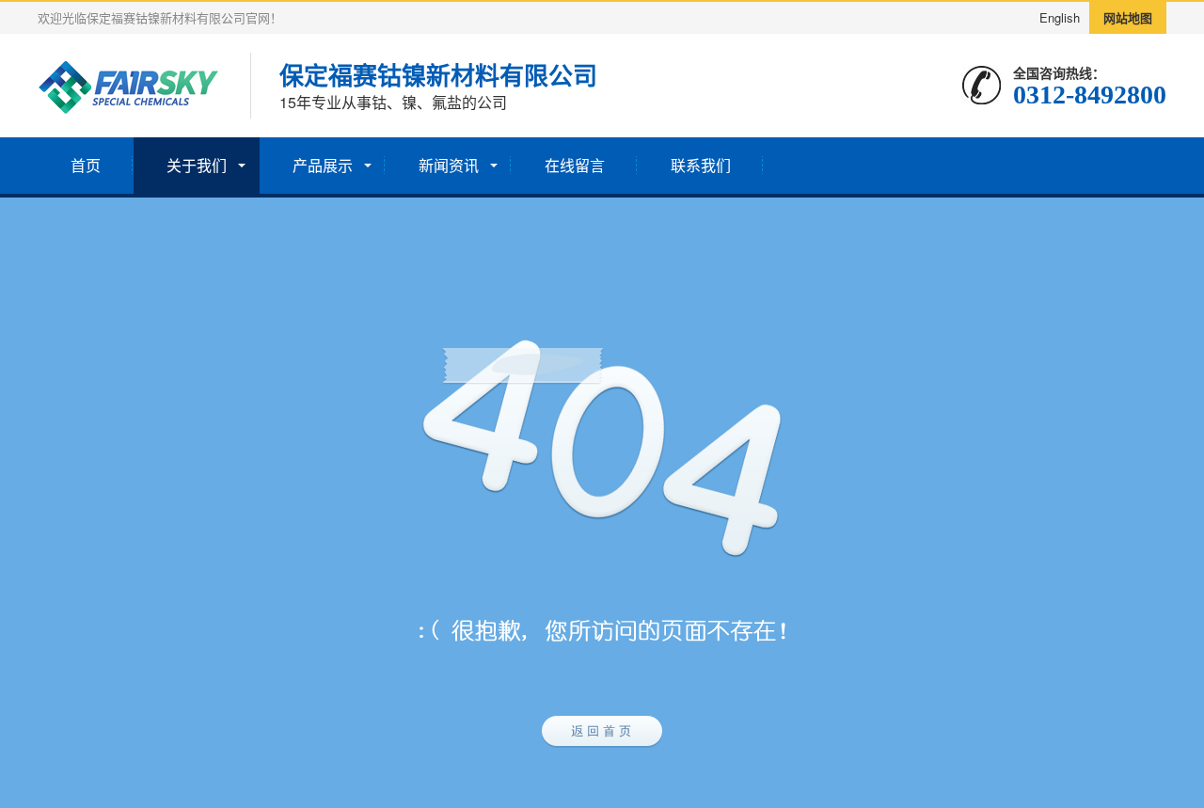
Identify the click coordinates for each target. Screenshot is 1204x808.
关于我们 (196, 165)
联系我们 (701, 165)
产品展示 (323, 165)
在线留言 (575, 165)
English (1059, 17)
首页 (86, 165)
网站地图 (1127, 17)
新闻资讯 (449, 165)
